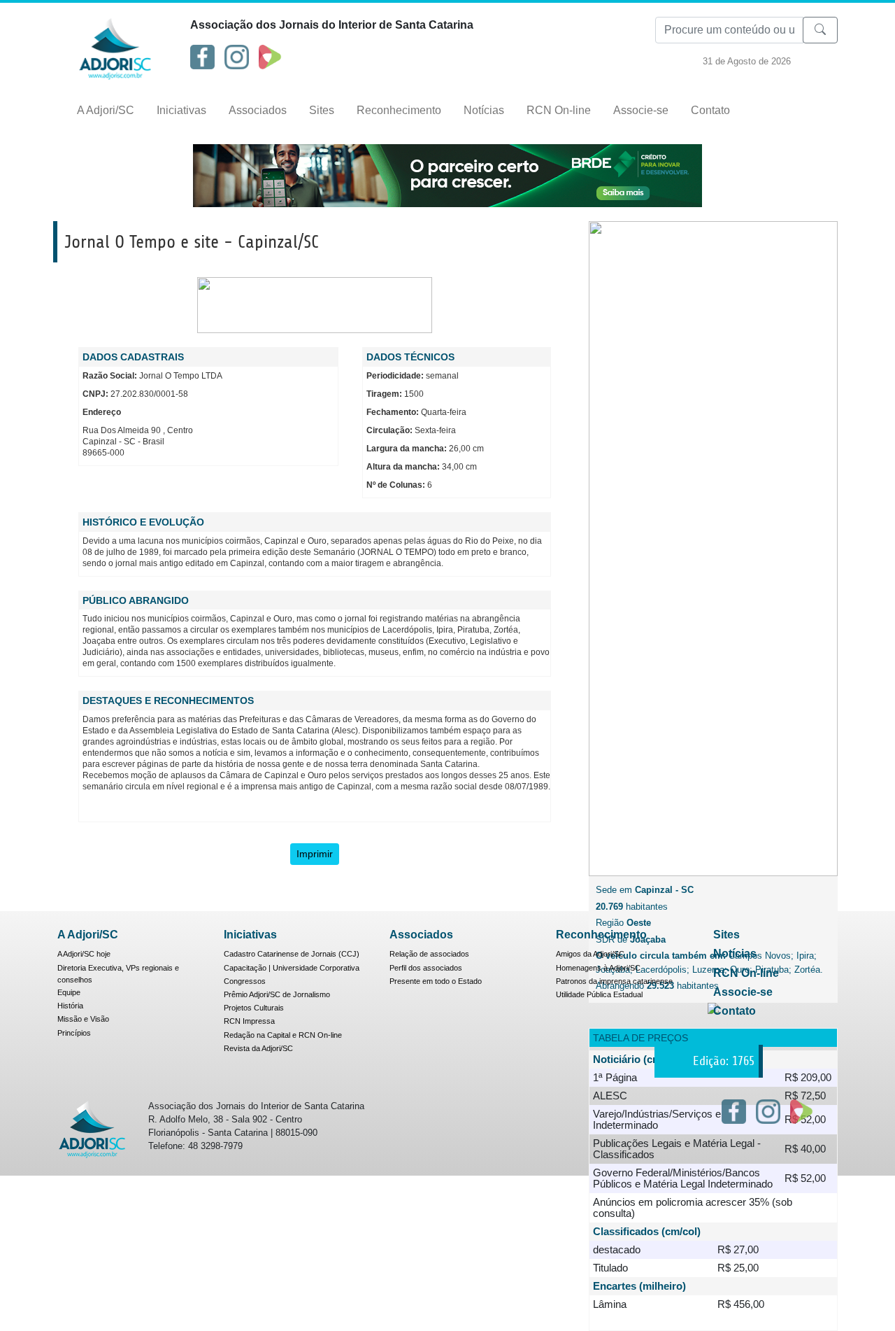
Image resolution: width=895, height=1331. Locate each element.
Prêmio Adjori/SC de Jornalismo (277, 994)
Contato (710, 110)
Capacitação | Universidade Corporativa (291, 968)
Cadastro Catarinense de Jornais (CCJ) (291, 954)
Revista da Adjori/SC (258, 1048)
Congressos (245, 981)
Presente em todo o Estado (435, 981)
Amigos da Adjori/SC (590, 954)
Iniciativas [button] (181, 110)
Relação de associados (429, 954)
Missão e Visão (83, 1019)
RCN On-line (559, 110)
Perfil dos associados (425, 968)
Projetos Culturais (254, 1007)
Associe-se (640, 110)
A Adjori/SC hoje (83, 954)
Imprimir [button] (314, 853)
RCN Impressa (249, 1021)
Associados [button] (258, 110)
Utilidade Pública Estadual (599, 994)
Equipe (68, 992)
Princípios (74, 1033)
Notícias (484, 110)
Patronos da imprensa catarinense (614, 981)
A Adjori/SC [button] (105, 110)
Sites (321, 110)
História (70, 1005)
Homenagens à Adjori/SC (598, 968)
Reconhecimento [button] (399, 110)
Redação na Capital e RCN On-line (283, 1035)
